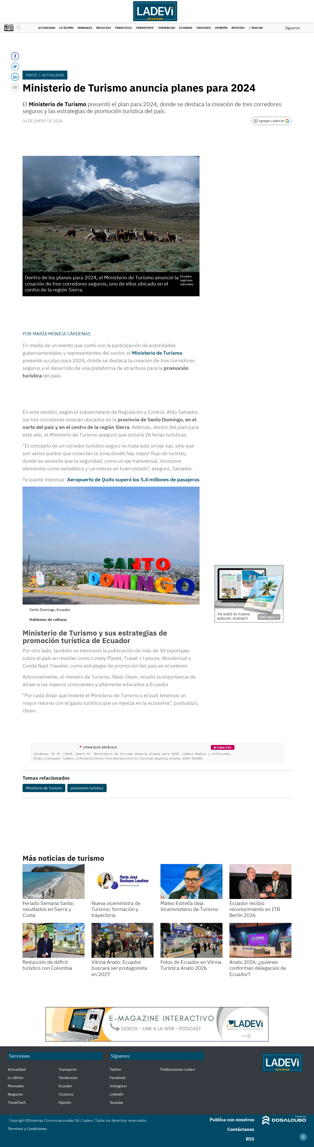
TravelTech (123, 27)
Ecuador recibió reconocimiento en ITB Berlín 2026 (254, 909)
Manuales (85, 27)
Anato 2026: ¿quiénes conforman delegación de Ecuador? (257, 968)
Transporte (145, 27)
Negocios (103, 27)
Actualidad (46, 27)
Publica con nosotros (232, 1119)
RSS (250, 1139)
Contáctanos (240, 1129)
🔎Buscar (255, 27)
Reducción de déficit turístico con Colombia (47, 965)
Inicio (31, 75)
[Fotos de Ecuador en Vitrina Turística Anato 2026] (191, 940)
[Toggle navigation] (17, 28)
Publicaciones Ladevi (177, 1069)
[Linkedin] (15, 77)
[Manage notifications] (303, 1137)
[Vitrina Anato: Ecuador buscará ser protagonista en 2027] (122, 940)
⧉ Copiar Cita (222, 747)
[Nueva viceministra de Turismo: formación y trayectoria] (122, 881)
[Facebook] (15, 56)
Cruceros (203, 27)
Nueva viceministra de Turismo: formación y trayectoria (115, 909)
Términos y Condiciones (27, 1128)
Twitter (115, 1069)
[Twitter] (15, 67)
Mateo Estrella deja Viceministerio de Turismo (189, 906)
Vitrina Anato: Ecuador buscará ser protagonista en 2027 (119, 968)
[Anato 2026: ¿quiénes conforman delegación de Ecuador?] (260, 940)
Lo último (66, 27)
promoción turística (87, 788)
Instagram (118, 1086)
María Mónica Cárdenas (62, 334)
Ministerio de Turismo (157, 352)
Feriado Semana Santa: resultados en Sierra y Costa (48, 909)
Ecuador (185, 27)
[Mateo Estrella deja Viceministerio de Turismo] (191, 881)
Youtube (116, 1102)
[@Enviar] (15, 87)
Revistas (237, 27)
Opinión (221, 27)
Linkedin (116, 1094)
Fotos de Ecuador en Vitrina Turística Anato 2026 (190, 965)
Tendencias (166, 27)
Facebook (118, 1077)
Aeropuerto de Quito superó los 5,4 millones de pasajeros (133, 479)
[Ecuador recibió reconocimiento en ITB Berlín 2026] (260, 881)
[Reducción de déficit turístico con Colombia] (54, 940)
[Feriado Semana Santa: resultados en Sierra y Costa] (54, 881)
